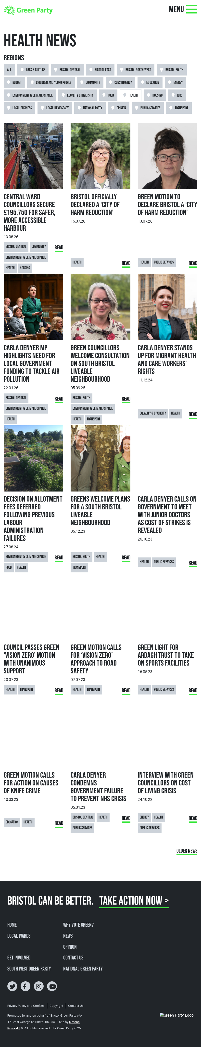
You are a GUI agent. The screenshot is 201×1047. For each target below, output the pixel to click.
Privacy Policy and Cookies (26, 1006)
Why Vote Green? (78, 925)
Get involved (18, 958)
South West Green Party (29, 969)
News (68, 936)
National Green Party (83, 969)
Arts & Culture (35, 70)
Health (133, 95)
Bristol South (174, 70)
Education (152, 82)
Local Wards (18, 936)
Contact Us (73, 958)
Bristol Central (70, 70)
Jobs (179, 95)
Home (12, 925)
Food (111, 95)
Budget (17, 82)
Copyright (56, 1006)
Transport (181, 108)
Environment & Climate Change (33, 95)
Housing (157, 95)
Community (93, 82)
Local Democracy (57, 108)
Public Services (150, 108)
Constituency (123, 82)
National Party (92, 108)
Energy (178, 82)
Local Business (22, 108)
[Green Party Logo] (28, 9)
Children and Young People (53, 82)
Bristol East (103, 70)
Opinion (121, 108)
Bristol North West (138, 70)
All (9, 70)
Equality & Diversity (80, 95)
